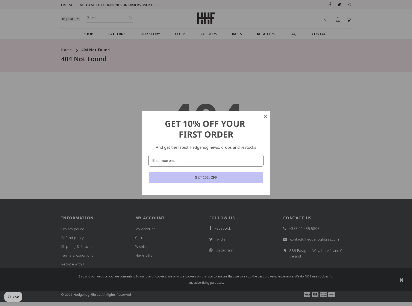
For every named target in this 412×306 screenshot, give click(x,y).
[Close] (265, 116)
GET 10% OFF (206, 177)
